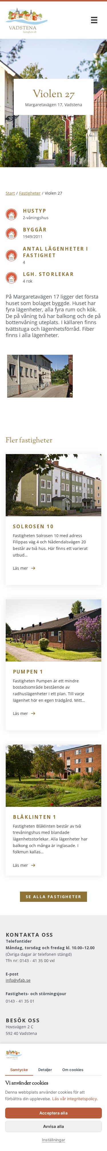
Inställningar (53, 1139)
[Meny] (94, 20)
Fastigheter (30, 193)
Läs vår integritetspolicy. (75, 1098)
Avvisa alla (53, 1126)
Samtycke (19, 1069)
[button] (53, 897)
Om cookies (72, 1069)
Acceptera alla (53, 1112)
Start (10, 193)
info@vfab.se (18, 980)
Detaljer (45, 1069)
